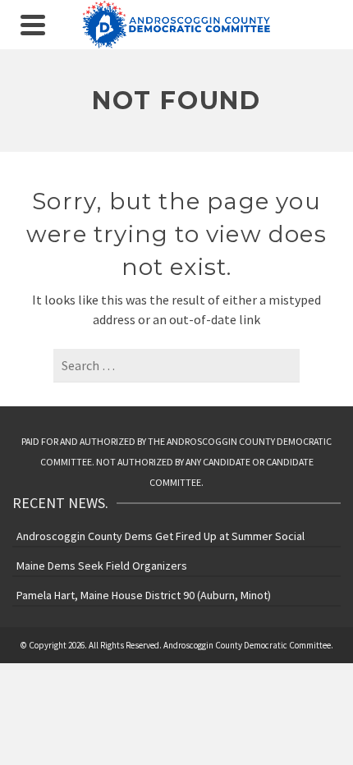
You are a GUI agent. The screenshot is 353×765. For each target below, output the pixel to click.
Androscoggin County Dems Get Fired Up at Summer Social (160, 536)
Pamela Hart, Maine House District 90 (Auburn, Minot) (143, 595)
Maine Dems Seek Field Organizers (101, 565)
